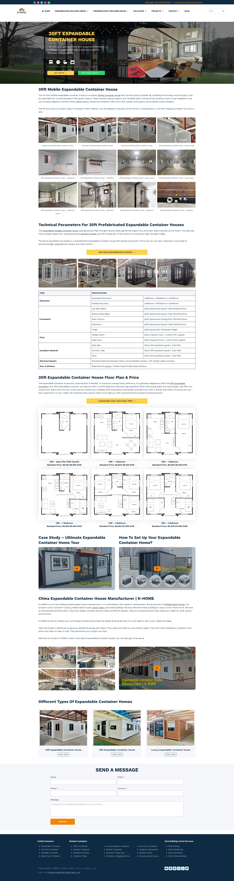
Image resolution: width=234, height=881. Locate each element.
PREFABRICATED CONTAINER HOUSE (109, 11)
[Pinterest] (45, 2)
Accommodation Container (117, 846)
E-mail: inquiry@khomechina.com (188, 2)
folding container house (109, 95)
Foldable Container (49, 853)
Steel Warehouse (175, 849)
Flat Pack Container (49, 849)
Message (54, 800)
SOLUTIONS (138, 11)
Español (71, 868)
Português (87, 868)
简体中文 (49, 868)
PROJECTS (156, 11)
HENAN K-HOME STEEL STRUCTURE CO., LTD (64, 872)
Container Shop (80, 856)
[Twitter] (41, 2)
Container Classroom (115, 853)
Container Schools (81, 853)
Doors (108, 366)
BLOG (187, 11)
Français (78, 868)
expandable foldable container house (60, 231)
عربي (94, 868)
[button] (77, 568)
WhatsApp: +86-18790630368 (157, 2)
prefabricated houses (174, 604)
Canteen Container (81, 849)
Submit (63, 821)
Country (122, 788)
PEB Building (174, 846)
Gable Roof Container (50, 856)
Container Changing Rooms (118, 856)
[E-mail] (178, 868)
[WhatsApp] (49, 2)
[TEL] (187, 868)
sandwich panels (88, 234)
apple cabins (98, 607)
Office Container (80, 846)
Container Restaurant (148, 849)
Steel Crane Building (177, 856)
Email (121, 777)
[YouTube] (38, 2)
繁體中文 (57, 868)
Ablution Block (145, 853)
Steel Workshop (175, 853)
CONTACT (173, 11)
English (64, 868)
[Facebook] (34, 2)
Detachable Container (50, 846)
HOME (47, 11)
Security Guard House (149, 856)
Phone (54, 788)
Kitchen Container (114, 849)
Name (53, 777)
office (79, 101)
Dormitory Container (148, 846)
